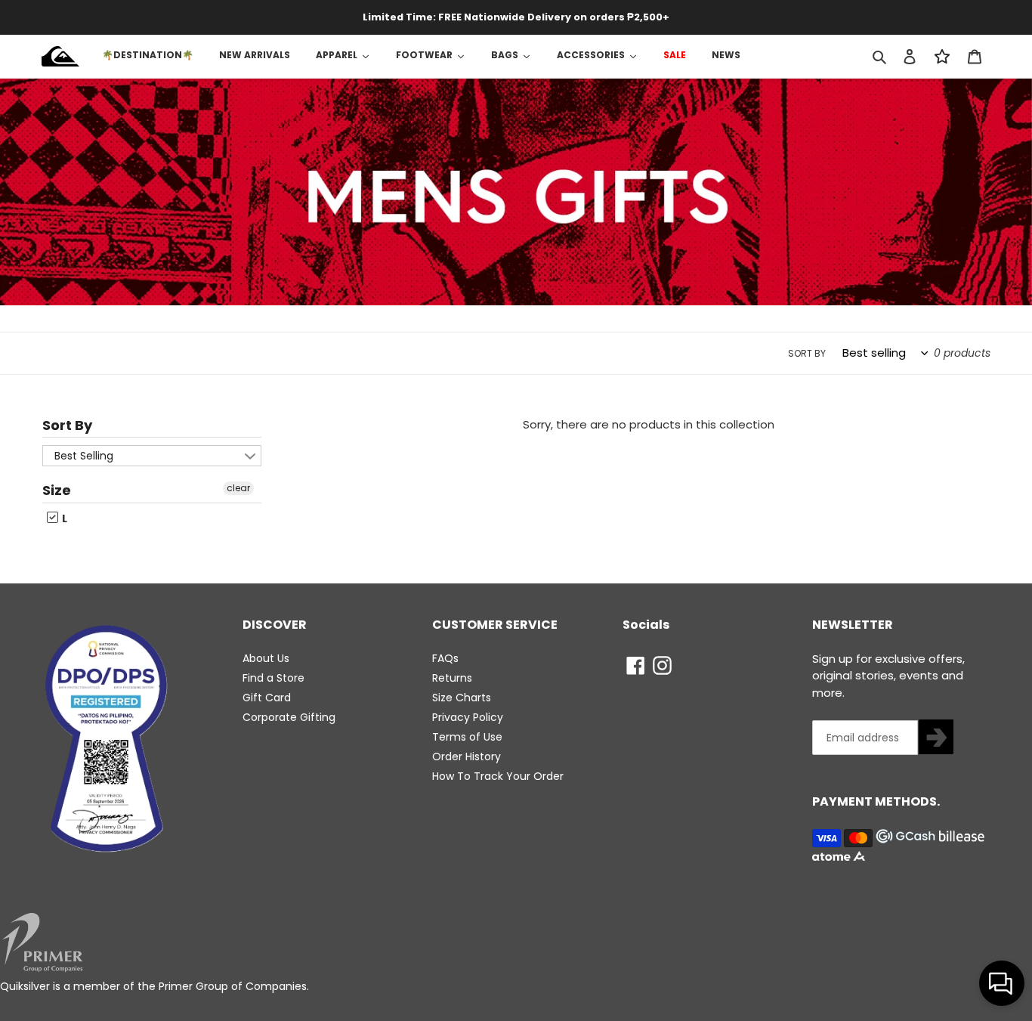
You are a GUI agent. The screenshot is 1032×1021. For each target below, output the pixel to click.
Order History (466, 756)
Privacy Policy (467, 717)
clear (238, 487)
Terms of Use (467, 736)
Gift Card (267, 697)
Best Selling (83, 455)
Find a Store (273, 677)
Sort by (807, 353)
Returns (452, 677)
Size (56, 490)
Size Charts (461, 697)
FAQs (445, 658)
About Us (266, 658)
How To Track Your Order (498, 776)
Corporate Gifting (289, 717)
